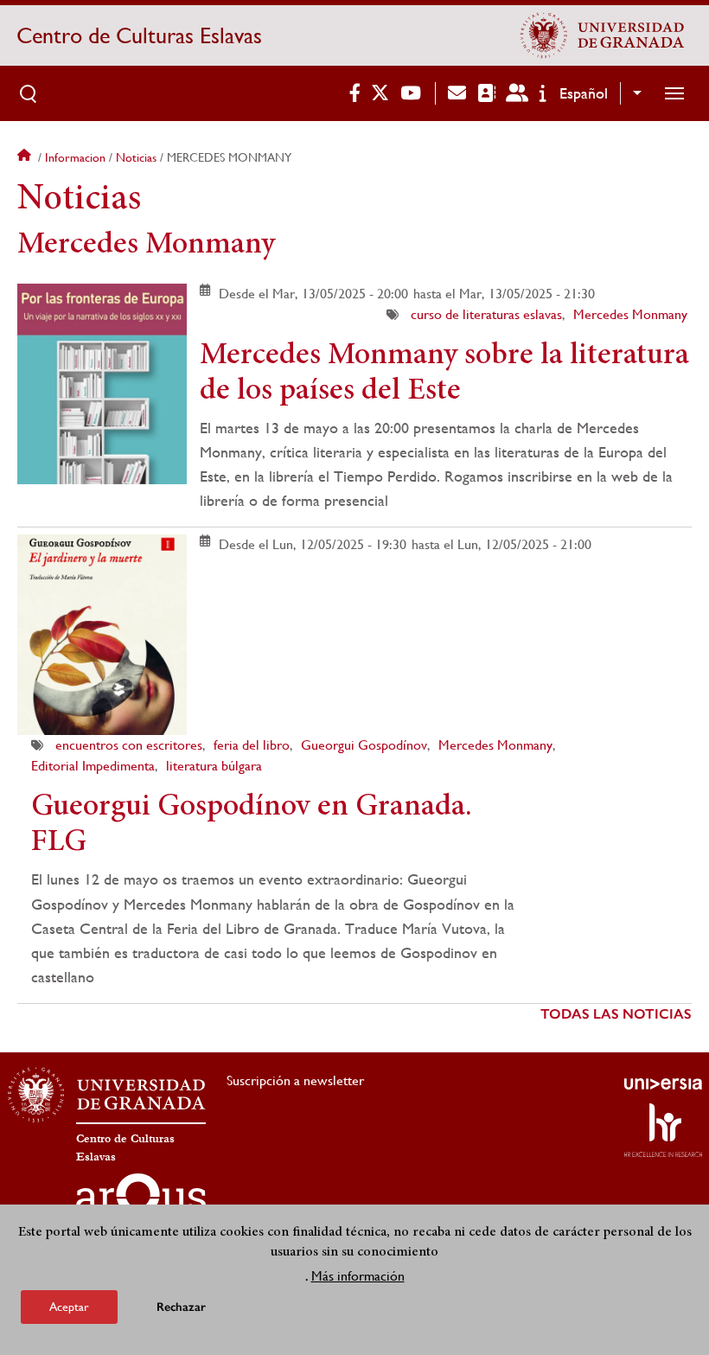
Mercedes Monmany (630, 314)
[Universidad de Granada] (603, 35)
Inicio (26, 157)
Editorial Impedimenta (93, 765)
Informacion (75, 157)
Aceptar (69, 1306)
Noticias (136, 157)
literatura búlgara (214, 765)
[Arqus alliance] (141, 1201)
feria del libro (252, 745)
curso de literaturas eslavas (486, 314)
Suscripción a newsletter (295, 1080)
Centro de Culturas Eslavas (139, 35)
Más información (358, 1276)
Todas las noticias (616, 1014)
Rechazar (181, 1307)
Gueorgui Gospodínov (364, 745)
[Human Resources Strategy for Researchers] (663, 1130)
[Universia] (663, 1083)
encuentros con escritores (128, 745)
